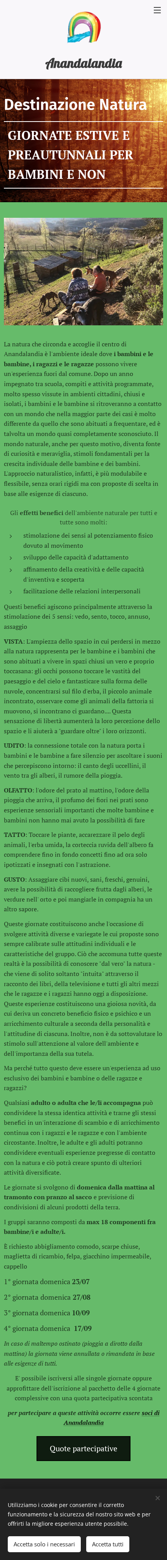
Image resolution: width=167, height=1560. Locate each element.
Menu (157, 10)
